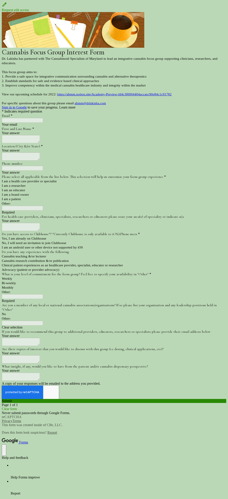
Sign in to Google (14, 107)
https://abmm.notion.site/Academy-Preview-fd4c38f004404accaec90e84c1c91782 (114, 94)
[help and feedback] (4, 450)
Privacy (7, 421)
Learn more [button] (67, 107)
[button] (114, 7)
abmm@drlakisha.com (90, 103)
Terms (16, 421)
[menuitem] (118, 471)
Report (52, 432)
